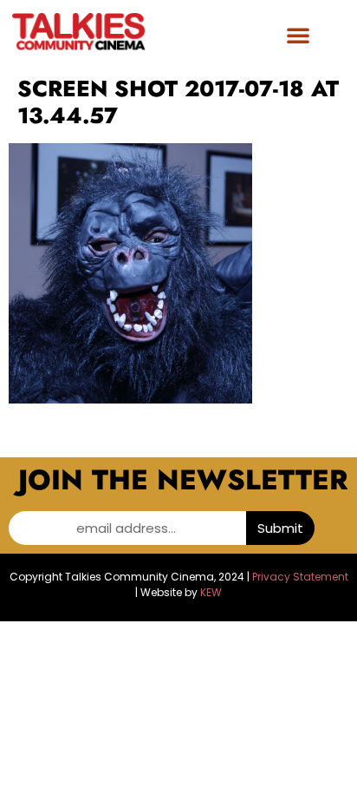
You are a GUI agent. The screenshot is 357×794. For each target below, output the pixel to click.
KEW (211, 592)
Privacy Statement (300, 576)
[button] (298, 34)
